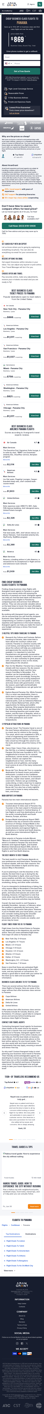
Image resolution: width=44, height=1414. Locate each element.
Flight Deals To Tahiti (14, 1246)
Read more (34, 1206)
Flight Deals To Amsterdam (16, 1251)
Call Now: (22, 226)
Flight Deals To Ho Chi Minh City (18, 1266)
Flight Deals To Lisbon (14, 1241)
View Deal (35, 316)
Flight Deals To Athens (14, 1256)
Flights (5, 1225)
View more (8, 1271)
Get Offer (35, 464)
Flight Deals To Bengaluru (16, 1261)
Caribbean (15, 1225)
